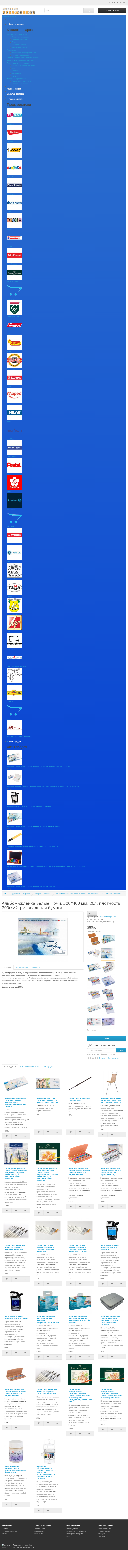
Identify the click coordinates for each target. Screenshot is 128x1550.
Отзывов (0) (36, 967)
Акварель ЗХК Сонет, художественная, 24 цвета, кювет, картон (47, 1100)
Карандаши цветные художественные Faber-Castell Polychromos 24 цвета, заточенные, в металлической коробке (47, 1174)
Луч (8, 631)
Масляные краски (19, 45)
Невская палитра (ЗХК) (16, 666)
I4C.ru (30, 1545)
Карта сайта (38, 1534)
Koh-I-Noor (11, 369)
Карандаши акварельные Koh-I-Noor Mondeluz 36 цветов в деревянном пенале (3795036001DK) (46, 866)
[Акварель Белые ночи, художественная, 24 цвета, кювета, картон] (108, 939)
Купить (107, 1038)
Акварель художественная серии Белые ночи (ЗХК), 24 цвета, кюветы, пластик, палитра (43, 786)
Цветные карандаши (20, 55)
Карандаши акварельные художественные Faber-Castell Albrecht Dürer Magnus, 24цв (111, 1393)
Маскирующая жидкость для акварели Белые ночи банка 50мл (15, 1469)
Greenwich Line (13, 316)
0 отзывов (102, 1058)
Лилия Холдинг (13, 614)
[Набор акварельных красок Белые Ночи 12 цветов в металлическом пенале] (108, 994)
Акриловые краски (19, 39)
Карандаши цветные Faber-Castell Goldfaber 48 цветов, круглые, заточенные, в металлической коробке (15, 1173)
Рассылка (101, 1536)
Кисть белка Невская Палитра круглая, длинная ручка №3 (14, 1247)
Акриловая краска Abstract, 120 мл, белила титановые (29, 806)
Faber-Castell (12, 281)
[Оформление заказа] (124, 2)
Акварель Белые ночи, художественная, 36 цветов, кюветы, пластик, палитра (38, 766)
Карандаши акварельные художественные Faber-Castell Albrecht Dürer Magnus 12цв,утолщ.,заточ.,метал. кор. (81, 1395)
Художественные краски (17, 34)
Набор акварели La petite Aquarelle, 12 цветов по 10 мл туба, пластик (79, 1319)
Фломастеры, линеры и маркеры (20, 60)
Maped (9, 404)
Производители (72, 1529)
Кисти (14, 68)
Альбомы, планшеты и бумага (24, 66)
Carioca (10, 176)
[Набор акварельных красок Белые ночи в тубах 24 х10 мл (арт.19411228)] (108, 967)
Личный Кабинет (104, 1529)
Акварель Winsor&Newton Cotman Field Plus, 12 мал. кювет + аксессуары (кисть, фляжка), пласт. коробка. (46, 1472)
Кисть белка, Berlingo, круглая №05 (79, 1099)
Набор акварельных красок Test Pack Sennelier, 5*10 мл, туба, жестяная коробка (110, 1320)
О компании (6, 1529)
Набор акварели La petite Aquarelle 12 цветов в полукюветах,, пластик (47, 1319)
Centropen (11, 194)
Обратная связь (40, 1529)
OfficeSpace (11, 456)
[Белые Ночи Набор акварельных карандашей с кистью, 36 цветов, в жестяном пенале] (108, 1022)
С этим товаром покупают (29, 1067)
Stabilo (9, 544)
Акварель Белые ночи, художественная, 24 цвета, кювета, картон (33, 826)
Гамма (9, 596)
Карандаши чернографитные (24, 52)
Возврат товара (39, 1531)
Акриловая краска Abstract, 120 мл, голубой (109, 1247)
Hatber (9, 334)
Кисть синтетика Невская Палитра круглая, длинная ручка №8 (45, 1248)
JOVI (9, 351)
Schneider (11, 509)
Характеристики (22, 967)
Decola (9, 229)
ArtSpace (10, 124)
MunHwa (10, 439)
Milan (9, 421)
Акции (68, 1536)
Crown (9, 211)
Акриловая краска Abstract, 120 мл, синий (16, 1317)
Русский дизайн (13, 684)
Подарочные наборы (20, 84)
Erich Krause (12, 264)
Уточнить (121, 1050)
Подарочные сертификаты (76, 1531)
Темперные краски (19, 47)
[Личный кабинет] (113, 2)
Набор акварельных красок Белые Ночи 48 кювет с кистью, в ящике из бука (15, 1392)
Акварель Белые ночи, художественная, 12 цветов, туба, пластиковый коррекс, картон (15, 1102)
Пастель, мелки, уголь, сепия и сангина (23, 58)
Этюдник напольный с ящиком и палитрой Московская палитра (111, 1100)
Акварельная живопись (21, 81)
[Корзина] (121, 2)
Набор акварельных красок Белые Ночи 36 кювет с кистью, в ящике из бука (79, 1171)
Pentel (9, 474)
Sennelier (10, 526)
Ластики (15, 71)
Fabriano (10, 299)
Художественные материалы (18, 736)
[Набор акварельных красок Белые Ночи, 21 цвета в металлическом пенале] (94, 981)
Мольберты (16, 73)
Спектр (10, 701)
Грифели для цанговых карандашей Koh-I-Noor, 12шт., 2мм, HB (33, 846)
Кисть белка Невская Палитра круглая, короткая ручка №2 (46, 1391)
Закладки (101, 1534)
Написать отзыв (113, 1058)
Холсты (15, 76)
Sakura (9, 491)
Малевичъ (11, 649)
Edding (9, 246)
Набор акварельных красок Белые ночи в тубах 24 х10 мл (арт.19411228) (110, 1171)
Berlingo (10, 141)
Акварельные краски (20, 37)
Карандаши (11, 50)
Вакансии (5, 1534)
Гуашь (14, 42)
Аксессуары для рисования (18, 63)
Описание (8, 967)
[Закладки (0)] (117, 2)
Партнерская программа (75, 1534)
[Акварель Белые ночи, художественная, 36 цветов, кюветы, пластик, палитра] (94, 967)
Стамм (9, 719)
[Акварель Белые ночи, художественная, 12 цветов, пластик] (108, 981)
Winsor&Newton (13, 579)
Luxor (9, 386)
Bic (8, 159)
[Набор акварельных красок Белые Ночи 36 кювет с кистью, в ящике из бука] (94, 939)
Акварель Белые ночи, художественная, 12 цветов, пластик (31, 886)
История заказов (104, 1531)
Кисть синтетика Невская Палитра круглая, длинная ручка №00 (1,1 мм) (77, 1248)
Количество (91, 1030)
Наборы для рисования (16, 79)
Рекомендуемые (10, 1067)
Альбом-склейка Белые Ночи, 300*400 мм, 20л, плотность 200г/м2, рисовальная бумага (88, 894)
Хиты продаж (48, 1067)
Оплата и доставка (15, 94)
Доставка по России (9, 1531)
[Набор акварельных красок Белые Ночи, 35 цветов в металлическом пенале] (108, 1008)
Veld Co (10, 561)
